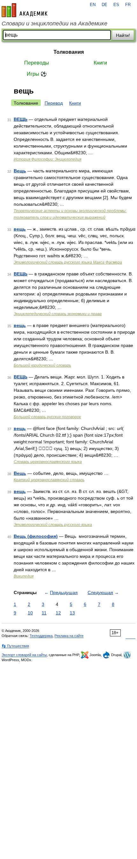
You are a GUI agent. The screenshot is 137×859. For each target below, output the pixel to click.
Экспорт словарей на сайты (24, 655)
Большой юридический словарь (42, 365)
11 (44, 612)
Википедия (23, 576)
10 (30, 612)
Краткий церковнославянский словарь (49, 480)
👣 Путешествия (15, 646)
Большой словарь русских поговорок (47, 417)
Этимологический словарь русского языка (53, 525)
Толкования (69, 52)
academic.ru (24, 10)
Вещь (20, 170)
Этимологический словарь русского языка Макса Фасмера (68, 262)
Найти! (123, 35)
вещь (20, 229)
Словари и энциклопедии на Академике (54, 23)
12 (58, 612)
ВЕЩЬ (20, 119)
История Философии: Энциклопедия (47, 159)
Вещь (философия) (36, 536)
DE (104, 5)
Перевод (54, 103)
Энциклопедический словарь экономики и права (58, 314)
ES (116, 5)
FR (128, 5)
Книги (100, 63)
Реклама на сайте (68, 636)
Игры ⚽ (37, 74)
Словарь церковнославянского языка (48, 462)
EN (93, 5)
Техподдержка (41, 636)
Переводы (36, 63)
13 (72, 612)
